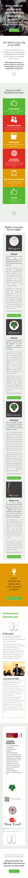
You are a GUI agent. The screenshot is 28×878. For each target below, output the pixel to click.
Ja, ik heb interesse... (14, 598)
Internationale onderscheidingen (14, 160)
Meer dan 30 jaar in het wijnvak (14, 179)
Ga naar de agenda (14, 315)
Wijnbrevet (14, 338)
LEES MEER (13, 30)
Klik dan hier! (14, 871)
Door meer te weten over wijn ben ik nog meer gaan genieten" (14, 12)
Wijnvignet (14, 254)
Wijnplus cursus (14, 500)
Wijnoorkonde (14, 420)
